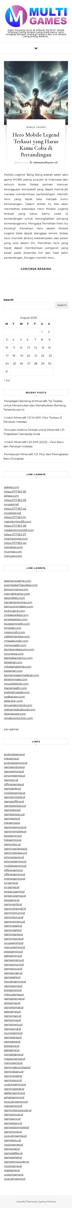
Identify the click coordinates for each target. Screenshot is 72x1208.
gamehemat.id (13, 1007)
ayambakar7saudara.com (21, 585)
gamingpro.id (13, 1080)
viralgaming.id (13, 1106)
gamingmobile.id (15, 831)
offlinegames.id (14, 784)
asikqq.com (11, 487)
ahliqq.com (11, 495)
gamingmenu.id (14, 921)
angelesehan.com (15, 619)
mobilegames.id (14, 793)
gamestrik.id (12, 818)
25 (14, 363)
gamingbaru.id (13, 1071)
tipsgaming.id (13, 835)
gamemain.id (12, 1016)
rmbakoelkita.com (16, 615)
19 (21, 355)
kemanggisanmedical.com (21, 675)
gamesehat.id (13, 1157)
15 (43, 347)
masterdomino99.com (19, 530)
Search (8, 299)
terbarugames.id (15, 895)
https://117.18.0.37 (15, 534)
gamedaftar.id (13, 1153)
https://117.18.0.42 (15, 508)
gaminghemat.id (15, 908)
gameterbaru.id (14, 814)
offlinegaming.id (14, 874)
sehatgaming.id (14, 1097)
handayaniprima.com (18, 602)
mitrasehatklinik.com (17, 666)
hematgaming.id (15, 981)
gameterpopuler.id (16, 1161)
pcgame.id (11, 883)
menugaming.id (14, 947)
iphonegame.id (14, 857)
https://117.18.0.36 (15, 491)
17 (7, 355)
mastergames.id (14, 1058)
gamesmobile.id (14, 797)
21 (36, 355)
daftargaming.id (14, 1093)
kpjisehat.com (13, 662)
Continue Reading (36, 268)
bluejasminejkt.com (17, 623)
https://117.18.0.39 (15, 500)
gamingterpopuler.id (17, 1110)
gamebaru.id (12, 1140)
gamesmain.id (13, 973)
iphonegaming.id (15, 861)
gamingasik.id (13, 925)
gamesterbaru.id (15, 805)
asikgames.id (12, 1011)
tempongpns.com (16, 589)
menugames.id (14, 994)
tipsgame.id (11, 900)
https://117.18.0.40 (15, 543)
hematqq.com (13, 547)
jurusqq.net (11, 504)
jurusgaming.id (13, 943)
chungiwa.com (14, 653)
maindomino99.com (17, 521)
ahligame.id (11, 1046)
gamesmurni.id (14, 964)
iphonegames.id (14, 775)
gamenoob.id (13, 1131)
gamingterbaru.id (15, 853)
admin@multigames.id (45, 162)
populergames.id (15, 1136)
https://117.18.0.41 (15, 517)
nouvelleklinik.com (16, 683)
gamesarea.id (12, 1037)
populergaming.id (16, 1101)
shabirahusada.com (17, 692)
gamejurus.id (12, 1020)
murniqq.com (13, 551)
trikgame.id (11, 758)
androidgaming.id (15, 763)
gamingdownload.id (17, 1067)
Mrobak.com (12, 628)
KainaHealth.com (15, 688)
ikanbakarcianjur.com (18, 658)
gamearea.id (12, 1041)
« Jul (7, 380)
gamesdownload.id (16, 1127)
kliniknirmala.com (15, 679)
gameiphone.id (14, 771)
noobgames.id (13, 1144)
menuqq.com (13, 556)
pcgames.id (11, 887)
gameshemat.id (14, 998)
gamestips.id (12, 810)
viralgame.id (12, 1170)
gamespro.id (12, 1118)
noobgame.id (13, 1166)
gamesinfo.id (12, 788)
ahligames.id (12, 1003)
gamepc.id (11, 780)
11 (14, 347)
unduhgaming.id (15, 1084)
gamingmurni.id (14, 913)
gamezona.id (12, 1028)
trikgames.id (12, 823)
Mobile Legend (36, 127)
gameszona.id (13, 986)
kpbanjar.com (13, 670)
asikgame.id (11, 1050)
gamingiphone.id (15, 827)
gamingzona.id (13, 938)
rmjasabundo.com (16, 640)
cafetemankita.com (17, 636)
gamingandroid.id (15, 848)
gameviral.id (12, 1148)
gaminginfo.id (13, 904)
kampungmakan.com (18, 606)
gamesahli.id (12, 977)
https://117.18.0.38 (15, 525)
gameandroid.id (14, 767)
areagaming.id (13, 951)
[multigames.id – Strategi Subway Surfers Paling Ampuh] (36, 16)
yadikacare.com (14, 696)
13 (28, 347)
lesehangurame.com (17, 580)
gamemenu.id (13, 1024)
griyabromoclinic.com (18, 718)
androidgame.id (14, 754)
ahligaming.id (12, 990)
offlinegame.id (13, 870)
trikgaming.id (12, 840)
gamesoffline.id (14, 801)
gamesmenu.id (14, 960)
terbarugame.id (14, 891)
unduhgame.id (13, 1174)
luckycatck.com (14, 610)
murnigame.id (13, 1033)
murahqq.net (12, 513)
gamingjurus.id (13, 917)
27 (28, 363)
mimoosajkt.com (15, 645)
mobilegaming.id (15, 865)
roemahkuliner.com (17, 593)
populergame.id (14, 1178)
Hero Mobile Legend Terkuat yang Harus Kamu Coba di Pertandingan (36, 144)
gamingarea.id (13, 934)
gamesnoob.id (13, 1114)
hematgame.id (13, 1054)
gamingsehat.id (14, 1088)
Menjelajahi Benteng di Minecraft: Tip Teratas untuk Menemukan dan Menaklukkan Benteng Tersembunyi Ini (34, 405)
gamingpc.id (12, 844)
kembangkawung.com (19, 649)
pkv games (11, 729)
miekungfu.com (14, 632)
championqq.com (16, 538)
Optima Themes (47, 1201)
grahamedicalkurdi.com (19, 709)
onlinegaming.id (14, 878)
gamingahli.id (12, 930)
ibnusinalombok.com (18, 705)
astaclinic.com (13, 700)
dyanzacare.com (15, 713)
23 (50, 355)
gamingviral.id (13, 1076)
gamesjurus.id (13, 968)
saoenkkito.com (14, 598)
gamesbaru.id (13, 1123)
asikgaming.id (13, 955)
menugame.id (13, 1063)
